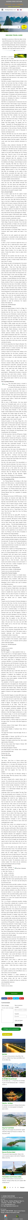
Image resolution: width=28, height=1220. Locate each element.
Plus (10, 998)
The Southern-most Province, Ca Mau (11, 1177)
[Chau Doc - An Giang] (13, 1094)
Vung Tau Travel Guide (8, 1128)
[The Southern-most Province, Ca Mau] (14, 1168)
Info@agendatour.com (10, 9)
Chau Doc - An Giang (7, 1103)
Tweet (16, 998)
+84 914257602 (16, 6)
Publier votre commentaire (12, 1029)
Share (4, 998)
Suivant (22, 1187)
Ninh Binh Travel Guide (14, 35)
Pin (22, 998)
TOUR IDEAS (14, 993)
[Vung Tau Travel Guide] (14, 1119)
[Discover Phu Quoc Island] (13, 1143)
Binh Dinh (4, 1054)
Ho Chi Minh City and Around (9, 1079)
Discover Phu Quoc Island (8, 1152)
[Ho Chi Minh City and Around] (14, 1070)
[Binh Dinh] (13, 1045)
